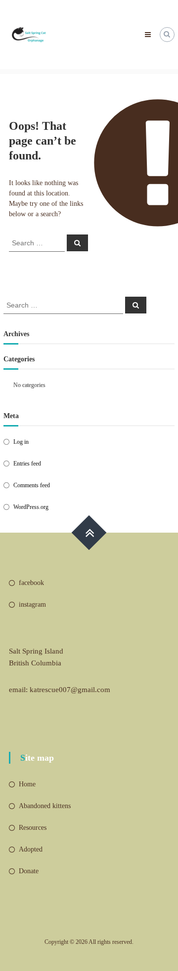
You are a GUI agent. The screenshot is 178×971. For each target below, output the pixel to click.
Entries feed (27, 463)
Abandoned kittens (45, 806)
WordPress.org (30, 507)
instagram (32, 604)
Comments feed (31, 485)
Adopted (31, 849)
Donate (29, 871)
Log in (21, 441)
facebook (31, 582)
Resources (32, 827)
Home (27, 784)
